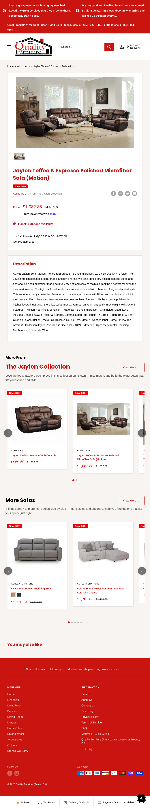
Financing (13, 699)
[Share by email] (134, 193)
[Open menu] (9, 46)
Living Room (14, 705)
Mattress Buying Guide (95, 733)
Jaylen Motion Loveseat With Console (33, 455)
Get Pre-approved (23, 241)
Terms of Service (91, 722)
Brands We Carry (17, 750)
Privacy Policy (90, 716)
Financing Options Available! (34, 223)
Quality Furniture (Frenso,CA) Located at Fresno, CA (110, 741)
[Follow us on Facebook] (9, 773)
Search (85, 694)
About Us (87, 699)
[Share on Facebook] (113, 193)
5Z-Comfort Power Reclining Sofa (31, 588)
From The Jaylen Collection (46, 193)
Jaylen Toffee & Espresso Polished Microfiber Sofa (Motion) (98, 457)
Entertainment (15, 733)
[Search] (109, 47)
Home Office (14, 728)
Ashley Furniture (22, 583)
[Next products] (142, 433)
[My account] (122, 47)
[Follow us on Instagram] (16, 773)
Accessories (14, 739)
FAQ (84, 728)
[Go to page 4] (78, 622)
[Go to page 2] (76, 480)
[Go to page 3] (75, 622)
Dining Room (15, 716)
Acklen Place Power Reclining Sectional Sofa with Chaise (101, 590)
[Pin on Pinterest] (120, 193)
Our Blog (86, 748)
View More (129, 367)
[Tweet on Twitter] (127, 193)
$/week (62, 236)
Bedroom (12, 711)
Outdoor (12, 745)
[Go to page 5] (81, 622)
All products (23, 66)
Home (10, 66)
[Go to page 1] (73, 480)
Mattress (12, 722)
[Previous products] (8, 433)
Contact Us (88, 705)
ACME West (20, 193)
